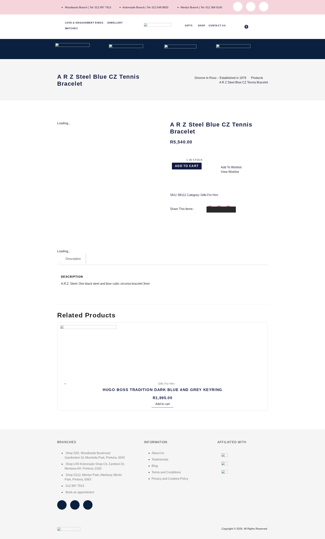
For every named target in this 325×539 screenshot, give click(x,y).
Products (257, 77)
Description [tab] (73, 258)
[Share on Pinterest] (230, 210)
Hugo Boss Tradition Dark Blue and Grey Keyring (162, 390)
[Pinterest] (263, 6)
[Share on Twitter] (221, 210)
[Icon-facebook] (237, 6)
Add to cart (187, 166)
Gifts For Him (209, 195)
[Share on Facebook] (212, 210)
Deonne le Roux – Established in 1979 (220, 77)
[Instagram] (250, 6)
